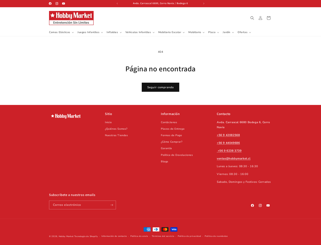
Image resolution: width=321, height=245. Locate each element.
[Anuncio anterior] (117, 3)
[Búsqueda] (252, 18)
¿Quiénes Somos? (116, 128)
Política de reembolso (216, 236)
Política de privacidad (189, 236)
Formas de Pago (171, 135)
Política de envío (139, 236)
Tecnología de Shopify (86, 236)
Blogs (164, 161)
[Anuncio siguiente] (204, 3)
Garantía (166, 148)
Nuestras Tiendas (116, 135)
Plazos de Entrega (172, 128)
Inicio (108, 122)
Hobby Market (66, 236)
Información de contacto (114, 236)
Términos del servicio (163, 236)
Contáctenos (169, 122)
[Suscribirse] (112, 205)
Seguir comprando (160, 87)
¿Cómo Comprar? (171, 141)
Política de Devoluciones (177, 155)
